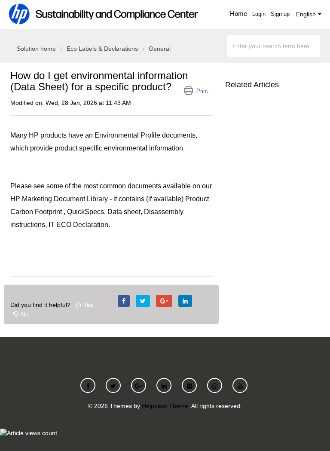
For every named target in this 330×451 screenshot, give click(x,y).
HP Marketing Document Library (59, 198)
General (160, 48)
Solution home (37, 48)
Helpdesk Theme (165, 405)
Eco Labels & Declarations (102, 48)
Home (238, 13)
